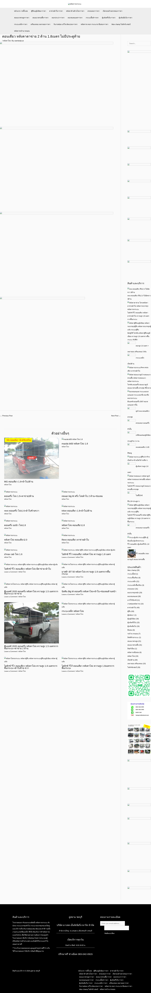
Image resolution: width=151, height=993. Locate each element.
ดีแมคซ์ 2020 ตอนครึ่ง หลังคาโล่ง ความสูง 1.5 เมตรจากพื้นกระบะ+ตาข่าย (31, 592)
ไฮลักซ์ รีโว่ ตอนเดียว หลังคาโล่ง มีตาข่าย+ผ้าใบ (27, 569)
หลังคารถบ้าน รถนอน (22, 31)
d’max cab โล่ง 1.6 (13, 554)
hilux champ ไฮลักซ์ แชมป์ (121, 24)
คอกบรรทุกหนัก (133, 593)
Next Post (115, 416)
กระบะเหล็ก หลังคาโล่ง (73, 611)
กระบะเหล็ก (131, 581)
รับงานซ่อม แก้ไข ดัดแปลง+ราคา (65, 24)
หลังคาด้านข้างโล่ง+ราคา (75, 11)
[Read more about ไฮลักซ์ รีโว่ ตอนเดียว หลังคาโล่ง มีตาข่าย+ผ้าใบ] (31, 564)
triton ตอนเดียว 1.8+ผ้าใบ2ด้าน (77, 511)
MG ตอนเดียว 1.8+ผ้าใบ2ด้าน (18, 481)
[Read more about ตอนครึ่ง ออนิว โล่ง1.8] (10, 521)
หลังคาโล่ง (7, 41)
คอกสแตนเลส (132, 596)
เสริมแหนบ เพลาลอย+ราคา (40, 24)
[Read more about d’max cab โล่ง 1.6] (10, 550)
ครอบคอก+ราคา (93, 11)
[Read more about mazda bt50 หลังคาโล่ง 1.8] (72, 439)
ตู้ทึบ (129, 611)
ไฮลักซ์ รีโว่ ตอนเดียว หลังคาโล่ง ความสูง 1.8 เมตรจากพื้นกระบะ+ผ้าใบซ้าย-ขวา (30, 667)
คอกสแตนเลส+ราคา (75, 18)
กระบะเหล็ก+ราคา (20, 24)
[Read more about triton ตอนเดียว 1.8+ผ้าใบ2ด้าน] (68, 506)
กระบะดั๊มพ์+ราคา (92, 18)
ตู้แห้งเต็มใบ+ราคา (125, 18)
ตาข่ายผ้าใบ (131, 607)
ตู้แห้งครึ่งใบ (131, 622)
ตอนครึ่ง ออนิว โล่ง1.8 (15, 525)
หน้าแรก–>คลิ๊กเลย (21, 11)
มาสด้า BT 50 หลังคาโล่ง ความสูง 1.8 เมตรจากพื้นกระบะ (86, 572)
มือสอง (129, 630)
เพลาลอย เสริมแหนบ (134, 663)
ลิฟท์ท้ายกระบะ (133, 637)
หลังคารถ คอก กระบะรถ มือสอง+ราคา (94, 24)
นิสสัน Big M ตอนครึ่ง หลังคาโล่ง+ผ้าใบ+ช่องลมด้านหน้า (89, 591)
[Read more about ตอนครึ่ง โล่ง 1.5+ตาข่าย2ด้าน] (10, 492)
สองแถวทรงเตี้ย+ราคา (40, 18)
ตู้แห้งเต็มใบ (131, 626)
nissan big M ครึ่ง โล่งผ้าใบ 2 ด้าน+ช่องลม (82, 496)
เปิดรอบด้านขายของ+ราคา (112, 11)
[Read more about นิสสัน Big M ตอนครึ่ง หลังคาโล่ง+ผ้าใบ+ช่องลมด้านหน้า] (89, 585)
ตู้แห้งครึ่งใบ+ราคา (108, 18)
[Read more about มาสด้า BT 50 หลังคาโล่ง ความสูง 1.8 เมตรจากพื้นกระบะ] (89, 566)
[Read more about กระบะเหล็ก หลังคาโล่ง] (89, 605)
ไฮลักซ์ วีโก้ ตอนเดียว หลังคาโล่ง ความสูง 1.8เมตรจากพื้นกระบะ (88, 667)
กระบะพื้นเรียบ (132, 578)
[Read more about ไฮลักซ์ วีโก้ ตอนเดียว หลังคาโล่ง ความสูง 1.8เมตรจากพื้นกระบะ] (89, 660)
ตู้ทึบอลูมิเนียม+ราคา (38, 11)
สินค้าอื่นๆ (131, 649)
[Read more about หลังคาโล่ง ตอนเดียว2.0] (10, 535)
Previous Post (6, 416)
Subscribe (110, 933)
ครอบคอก (131, 589)
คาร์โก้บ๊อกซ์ (131, 600)
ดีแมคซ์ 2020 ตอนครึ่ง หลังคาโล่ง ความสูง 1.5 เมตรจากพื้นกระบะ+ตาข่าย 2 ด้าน (31, 647)
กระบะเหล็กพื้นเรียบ (134, 585)
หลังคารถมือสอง (133, 652)
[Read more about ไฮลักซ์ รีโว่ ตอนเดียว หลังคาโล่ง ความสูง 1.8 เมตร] (88, 550)
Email (102, 928)
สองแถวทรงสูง (132, 641)
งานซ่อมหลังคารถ (133, 604)
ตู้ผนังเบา (130, 615)
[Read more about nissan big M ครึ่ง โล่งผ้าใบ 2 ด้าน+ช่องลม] (68, 492)
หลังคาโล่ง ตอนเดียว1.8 (73, 525)
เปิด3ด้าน (130, 660)
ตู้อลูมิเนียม (131, 619)
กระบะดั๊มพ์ (131, 574)
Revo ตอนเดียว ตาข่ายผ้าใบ (75, 540)
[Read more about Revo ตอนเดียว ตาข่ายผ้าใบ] (68, 535)
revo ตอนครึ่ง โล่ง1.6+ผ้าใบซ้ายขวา (21, 511)
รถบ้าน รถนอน (132, 634)
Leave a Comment (68, 557)
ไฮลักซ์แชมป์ (132, 667)
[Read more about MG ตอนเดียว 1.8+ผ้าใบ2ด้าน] (31, 458)
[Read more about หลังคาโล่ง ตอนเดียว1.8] (68, 521)
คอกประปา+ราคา (58, 18)
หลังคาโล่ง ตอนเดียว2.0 (15, 540)
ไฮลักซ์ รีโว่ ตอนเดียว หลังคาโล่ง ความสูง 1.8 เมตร (86, 554)
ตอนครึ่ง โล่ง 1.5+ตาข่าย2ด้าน (19, 496)
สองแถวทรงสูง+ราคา (21, 18)
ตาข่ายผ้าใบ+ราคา (56, 11)
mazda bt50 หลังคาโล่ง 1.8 (75, 443)
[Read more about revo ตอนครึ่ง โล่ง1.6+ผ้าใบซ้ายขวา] (10, 506)
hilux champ (131, 570)
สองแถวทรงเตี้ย (133, 645)
